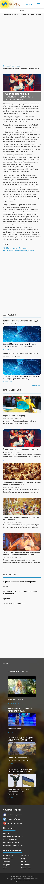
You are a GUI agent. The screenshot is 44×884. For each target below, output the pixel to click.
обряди (24, 248)
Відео (19, 729)
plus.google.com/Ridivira (15, 823)
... (19, 424)
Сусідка (6, 599)
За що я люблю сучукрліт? (14, 603)
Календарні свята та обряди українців (20, 250)
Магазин (38, 15)
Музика (20, 699)
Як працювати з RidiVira (11, 842)
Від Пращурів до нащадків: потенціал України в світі (20, 770)
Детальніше (7, 349)
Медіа (23, 862)
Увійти (29, 4)
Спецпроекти (26, 868)
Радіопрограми (23, 758)
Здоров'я (6, 862)
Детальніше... (13, 703)
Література (7, 865)
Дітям (5, 868)
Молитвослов (26, 865)
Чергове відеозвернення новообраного (19, 582)
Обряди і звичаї (11, 248)
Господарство (8, 858)
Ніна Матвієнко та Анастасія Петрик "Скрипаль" (21, 710)
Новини (15, 15)
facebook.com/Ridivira (14, 815)
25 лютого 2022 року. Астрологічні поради (20, 321)
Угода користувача (10, 839)
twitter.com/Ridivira (13, 819)
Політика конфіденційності (13, 836)
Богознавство (8, 855)
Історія (23, 858)
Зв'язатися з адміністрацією (13, 845)
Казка (5, 586)
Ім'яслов (23, 15)
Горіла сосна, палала (18, 672)
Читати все (36, 385)
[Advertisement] (22, 39)
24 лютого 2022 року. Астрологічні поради (20, 353)
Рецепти (31, 15)
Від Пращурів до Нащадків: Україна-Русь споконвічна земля (20, 739)
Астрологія (6, 15)
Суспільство (25, 855)
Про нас (6, 833)
